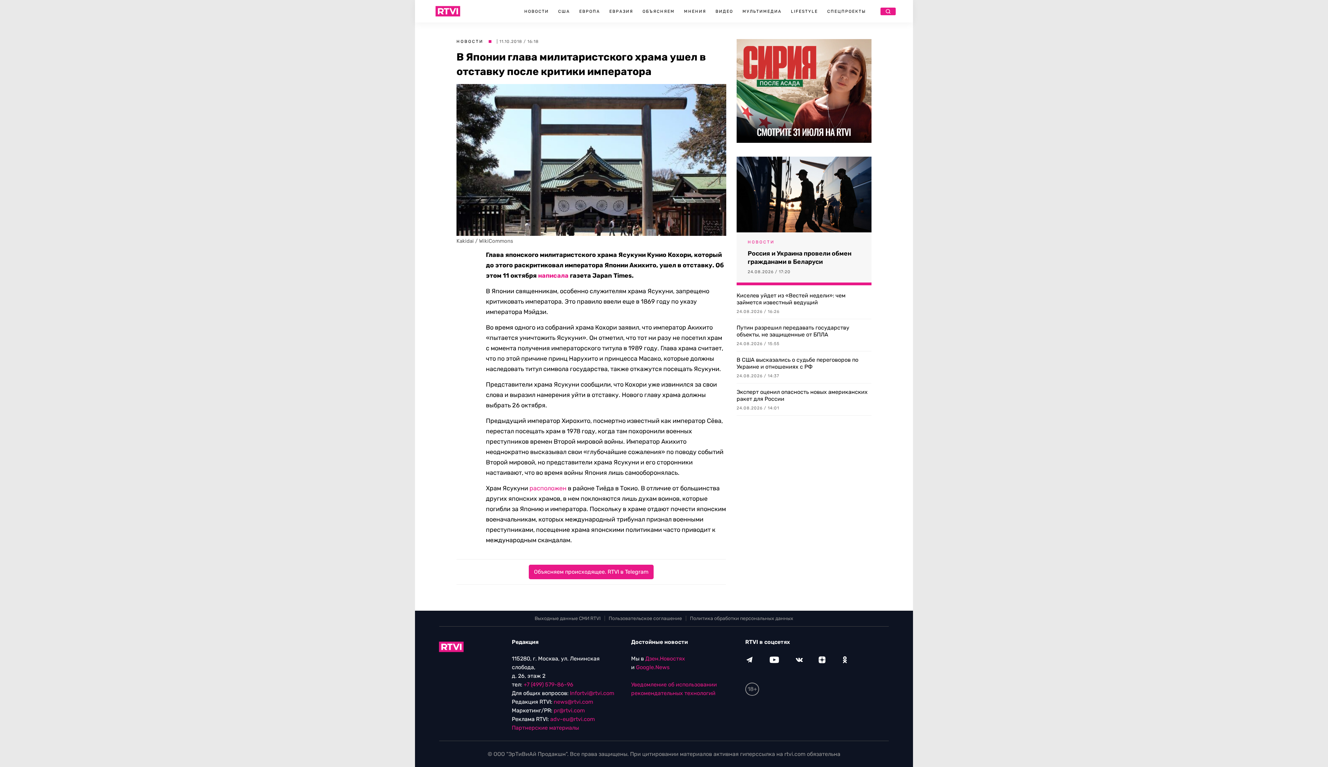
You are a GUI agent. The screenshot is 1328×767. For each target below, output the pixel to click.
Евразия (621, 11)
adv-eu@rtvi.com (572, 719)
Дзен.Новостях (665, 658)
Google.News (653, 667)
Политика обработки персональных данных (741, 618)
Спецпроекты (846, 11)
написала (553, 275)
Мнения (695, 11)
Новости (536, 11)
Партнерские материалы (545, 727)
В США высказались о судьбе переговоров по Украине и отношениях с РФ (797, 363)
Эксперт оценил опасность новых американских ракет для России (802, 395)
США (564, 11)
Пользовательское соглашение (645, 618)
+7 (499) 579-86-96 (548, 684)
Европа (589, 11)
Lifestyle (804, 11)
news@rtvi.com (573, 702)
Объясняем (659, 11)
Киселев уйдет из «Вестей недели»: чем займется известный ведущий (791, 299)
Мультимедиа (762, 11)
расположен (547, 488)
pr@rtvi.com (569, 710)
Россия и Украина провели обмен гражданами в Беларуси (799, 258)
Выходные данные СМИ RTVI (568, 618)
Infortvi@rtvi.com (592, 693)
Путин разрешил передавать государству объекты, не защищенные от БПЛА (793, 331)
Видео (724, 11)
